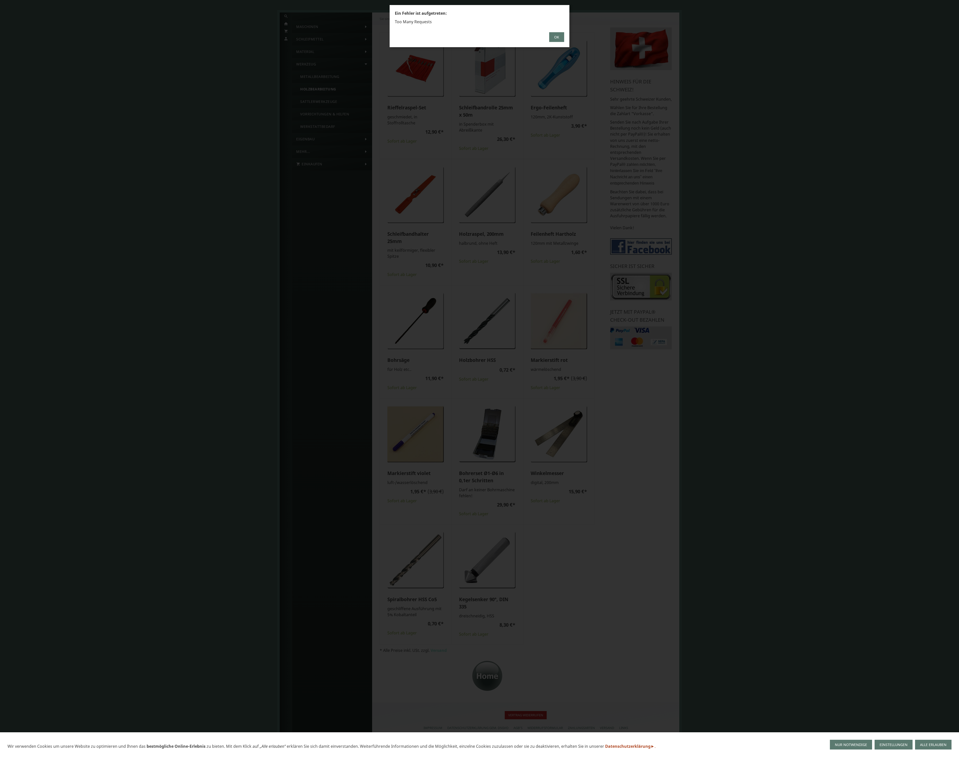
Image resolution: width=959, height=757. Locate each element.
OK (556, 37)
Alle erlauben (933, 744)
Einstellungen (894, 744)
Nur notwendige (851, 744)
